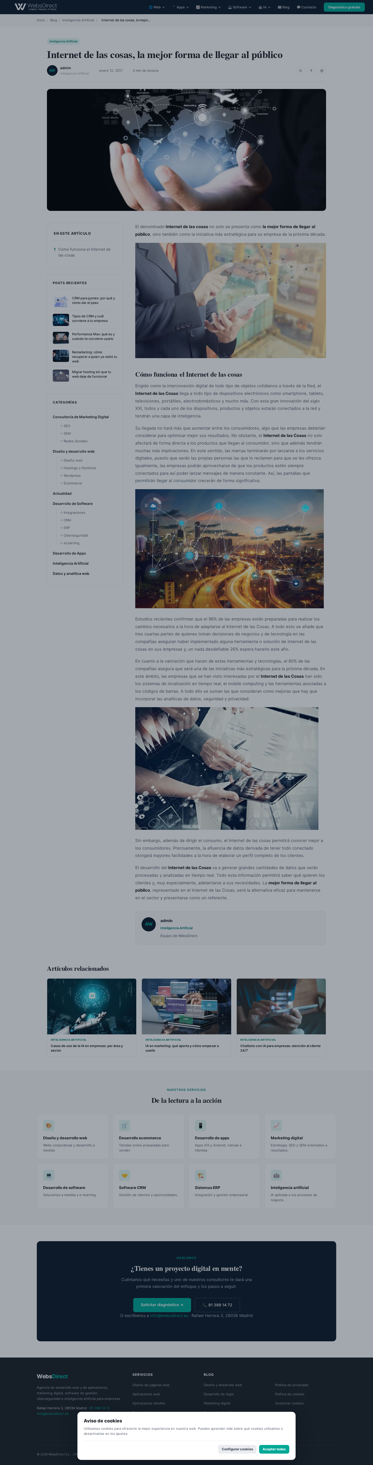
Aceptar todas (274, 1449)
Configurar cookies (237, 1449)
